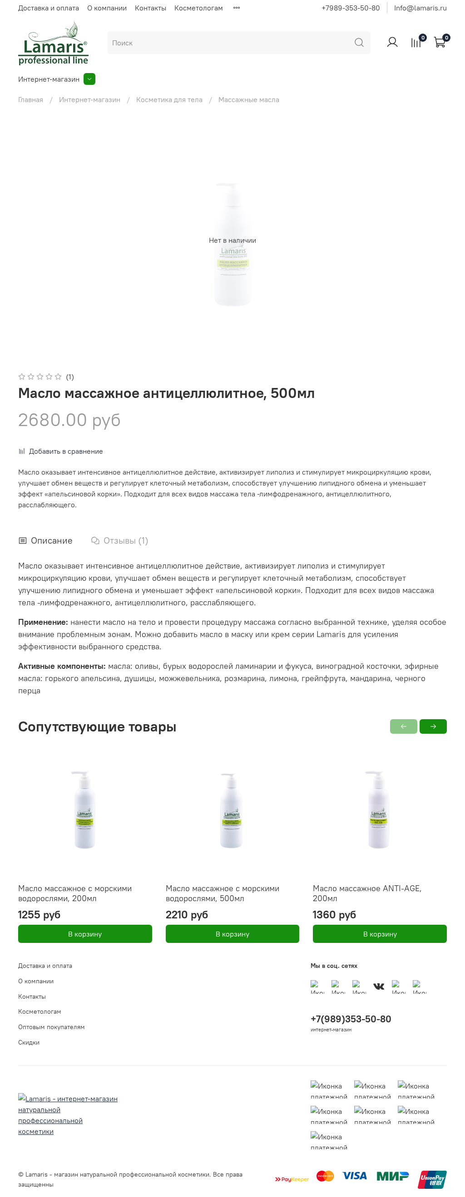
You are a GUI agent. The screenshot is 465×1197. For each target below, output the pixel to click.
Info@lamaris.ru (420, 7)
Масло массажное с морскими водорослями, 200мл (75, 893)
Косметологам (198, 7)
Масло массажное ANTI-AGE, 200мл (367, 893)
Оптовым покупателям (51, 1027)
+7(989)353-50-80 (351, 1019)
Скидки (29, 1042)
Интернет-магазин (48, 78)
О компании (107, 7)
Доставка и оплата (48, 7)
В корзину (85, 933)
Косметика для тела (169, 99)
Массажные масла (248, 99)
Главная (30, 99)
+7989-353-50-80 (351, 7)
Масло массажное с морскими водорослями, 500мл (222, 893)
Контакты (150, 7)
